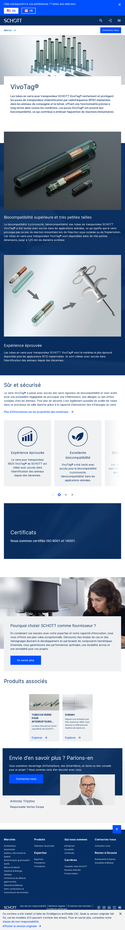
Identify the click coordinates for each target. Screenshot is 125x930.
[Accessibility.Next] (72, 495)
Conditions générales (57, 909)
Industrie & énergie (13, 871)
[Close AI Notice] (120, 914)
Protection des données (79, 906)
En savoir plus (25, 660)
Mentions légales (57, 906)
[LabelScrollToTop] (117, 829)
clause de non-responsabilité (21, 921)
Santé (6, 864)
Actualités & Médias (104, 863)
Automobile (9, 849)
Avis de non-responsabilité (33, 906)
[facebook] (98, 907)
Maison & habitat (12, 867)
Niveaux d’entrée (72, 870)
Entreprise (69, 846)
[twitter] (114, 907)
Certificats (69, 853)
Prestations (39, 863)
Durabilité (69, 849)
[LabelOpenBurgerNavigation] (119, 20)
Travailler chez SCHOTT (75, 866)
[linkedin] (109, 907)
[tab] (59, 494)
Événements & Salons (105, 859)
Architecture (10, 846)
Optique (8, 874)
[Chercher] (101, 20)
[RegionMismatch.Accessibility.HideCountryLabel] (120, 5)
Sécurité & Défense (13, 885)
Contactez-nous (111, 30)
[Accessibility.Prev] (53, 495)
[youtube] (119, 907)
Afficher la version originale (20, 926)
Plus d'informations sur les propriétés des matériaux (36, 411)
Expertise (38, 859)
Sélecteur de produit (44, 846)
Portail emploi (71, 873)
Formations (39, 866)
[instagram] (104, 907)
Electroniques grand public (17, 860)
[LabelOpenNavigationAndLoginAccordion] (110, 20)
